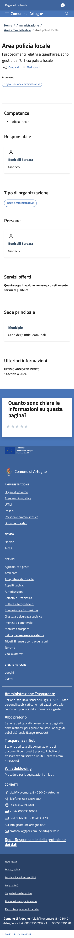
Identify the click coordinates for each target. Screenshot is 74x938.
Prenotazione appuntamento (21, 901)
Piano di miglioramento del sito (22, 909)
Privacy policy (12, 869)
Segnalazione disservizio (18, 893)
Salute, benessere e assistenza (24, 635)
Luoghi (9, 672)
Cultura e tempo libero (19, 604)
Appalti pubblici (14, 585)
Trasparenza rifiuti (20, 740)
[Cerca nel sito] (67, 14)
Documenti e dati (16, 523)
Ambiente (11, 573)
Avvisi (9, 548)
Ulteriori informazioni (16, 934)
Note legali (11, 862)
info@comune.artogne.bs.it (27, 824)
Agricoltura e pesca (17, 566)
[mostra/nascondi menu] (7, 14)
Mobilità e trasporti (17, 628)
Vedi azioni (33, 67)
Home (8, 25)
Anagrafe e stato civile (19, 579)
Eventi (9, 678)
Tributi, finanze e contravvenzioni (26, 641)
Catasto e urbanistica (18, 598)
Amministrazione (28, 25)
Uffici (8, 504)
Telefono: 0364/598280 (25, 798)
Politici (9, 510)
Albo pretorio (16, 717)
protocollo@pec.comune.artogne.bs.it (34, 831)
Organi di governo (16, 492)
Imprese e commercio (19, 622)
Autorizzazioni (14, 591)
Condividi (13, 67)
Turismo (10, 647)
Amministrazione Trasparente (30, 694)
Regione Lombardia (16, 5)
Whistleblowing (18, 768)
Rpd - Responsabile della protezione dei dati (35, 842)
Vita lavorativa (14, 653)
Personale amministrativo (21, 517)
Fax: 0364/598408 (21, 804)
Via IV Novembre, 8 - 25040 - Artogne (39, 792)
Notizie (9, 541)
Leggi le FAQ (11, 885)
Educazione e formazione (21, 610)
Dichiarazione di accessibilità (20, 877)
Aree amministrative (17, 30)
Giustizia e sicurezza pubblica (23, 616)
